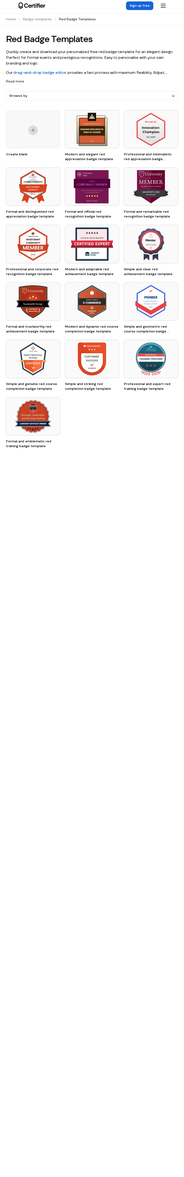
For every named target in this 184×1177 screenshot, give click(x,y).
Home (11, 19)
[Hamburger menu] (163, 6)
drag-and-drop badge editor (40, 72)
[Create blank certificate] (33, 131)
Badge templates (37, 19)
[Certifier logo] (31, 5)
